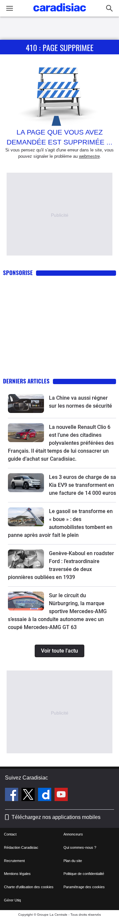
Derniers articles (26, 381)
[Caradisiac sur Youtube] (61, 795)
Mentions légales (17, 874)
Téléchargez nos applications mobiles (56, 817)
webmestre (89, 156)
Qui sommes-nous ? (79, 847)
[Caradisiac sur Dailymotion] (45, 795)
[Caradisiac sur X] (28, 795)
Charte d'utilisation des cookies (29, 887)
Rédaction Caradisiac (21, 847)
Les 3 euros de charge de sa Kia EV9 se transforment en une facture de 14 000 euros (82, 485)
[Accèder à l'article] (26, 403)
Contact (10, 834)
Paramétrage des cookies (84, 887)
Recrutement (14, 861)
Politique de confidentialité (83, 874)
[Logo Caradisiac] (59, 13)
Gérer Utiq (12, 900)
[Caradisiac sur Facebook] (12, 795)
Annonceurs (73, 834)
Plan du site (72, 861)
